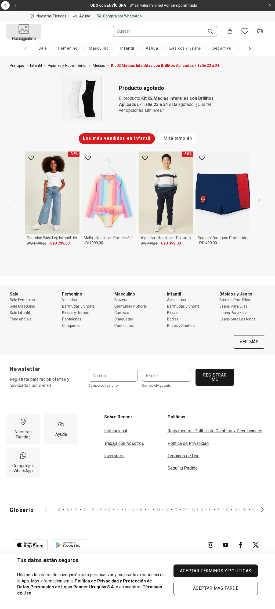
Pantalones (71, 319)
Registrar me (215, 377)
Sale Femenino (22, 300)
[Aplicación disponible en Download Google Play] (69, 545)
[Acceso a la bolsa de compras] (260, 31)
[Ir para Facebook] (240, 544)
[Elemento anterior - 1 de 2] (5, 5)
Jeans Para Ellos (233, 313)
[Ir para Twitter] (255, 544)
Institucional (115, 430)
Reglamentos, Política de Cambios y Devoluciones (215, 430)
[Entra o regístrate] (230, 31)
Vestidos (69, 300)
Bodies (173, 319)
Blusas (172, 313)
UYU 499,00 (207, 243)
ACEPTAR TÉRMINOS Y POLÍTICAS (215, 570)
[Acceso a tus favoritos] (244, 31)
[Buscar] (208, 31)
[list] (154, 510)
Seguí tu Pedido (183, 468)
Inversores (114, 455)
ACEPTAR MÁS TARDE (215, 588)
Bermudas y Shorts (78, 306)
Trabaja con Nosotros (124, 443)
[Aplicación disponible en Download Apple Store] (30, 545)
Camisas (121, 313)
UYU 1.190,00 (36, 243)
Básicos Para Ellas (234, 300)
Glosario (22, 510)
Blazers (120, 300)
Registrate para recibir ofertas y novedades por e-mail (39, 382)
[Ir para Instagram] (210, 544)
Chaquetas (71, 325)
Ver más (249, 341)
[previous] (16, 200)
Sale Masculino (22, 306)
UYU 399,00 (171, 243)
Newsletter (25, 369)
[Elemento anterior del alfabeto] (49, 510)
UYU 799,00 (60, 243)
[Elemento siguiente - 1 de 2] (269, 5)
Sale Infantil (20, 313)
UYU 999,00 (93, 243)
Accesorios (176, 300)
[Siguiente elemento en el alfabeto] (258, 510)
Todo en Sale (21, 319)
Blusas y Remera (76, 313)
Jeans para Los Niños (237, 319)
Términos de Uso (184, 455)
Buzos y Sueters (181, 325)
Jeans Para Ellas (233, 306)
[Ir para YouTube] (225, 544)
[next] (258, 200)
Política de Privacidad (188, 443)
